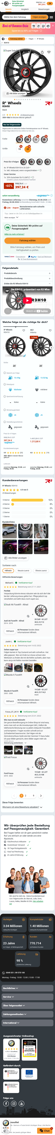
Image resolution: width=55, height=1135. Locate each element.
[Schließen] (53, 25)
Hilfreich (10, 631)
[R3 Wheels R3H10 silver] (36, 139)
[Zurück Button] (14, 795)
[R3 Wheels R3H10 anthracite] (27, 139)
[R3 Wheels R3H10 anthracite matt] (44, 139)
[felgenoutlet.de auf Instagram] (14, 1103)
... (29, 795)
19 (19, 149)
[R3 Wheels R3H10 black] (19, 139)
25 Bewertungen (27, 115)
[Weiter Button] (41, 795)
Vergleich (25, 9)
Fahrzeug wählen (16, 39)
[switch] (5, 1131)
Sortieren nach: (9, 565)
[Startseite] (3, 38)
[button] (27, 273)
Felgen (31, 39)
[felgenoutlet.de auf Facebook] (6, 1103)
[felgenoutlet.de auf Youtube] (21, 1103)
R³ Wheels (40, 39)
